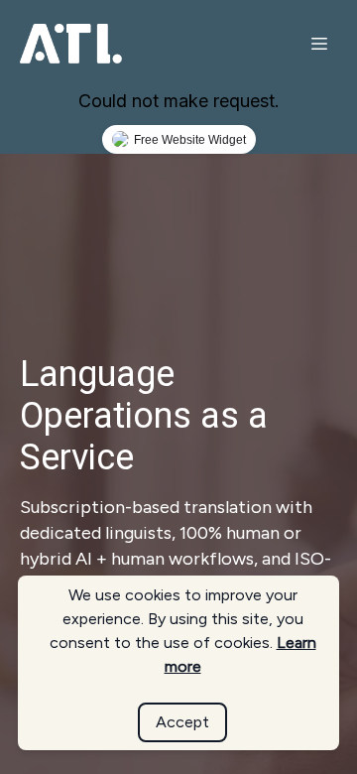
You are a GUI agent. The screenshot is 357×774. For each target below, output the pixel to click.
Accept (182, 721)
